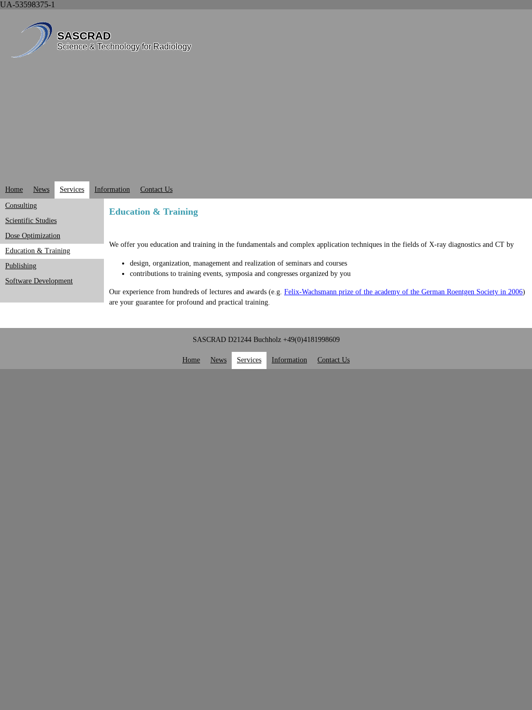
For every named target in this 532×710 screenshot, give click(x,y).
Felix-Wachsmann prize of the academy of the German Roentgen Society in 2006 (403, 292)
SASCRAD (84, 36)
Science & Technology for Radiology (124, 46)
